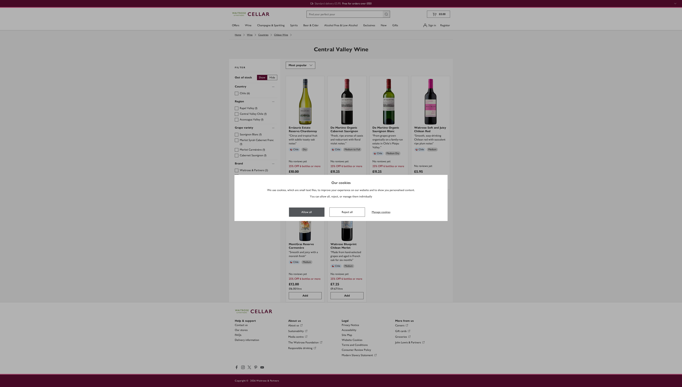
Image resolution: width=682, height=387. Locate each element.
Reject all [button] (347, 212)
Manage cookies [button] (381, 212)
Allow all (306, 212)
